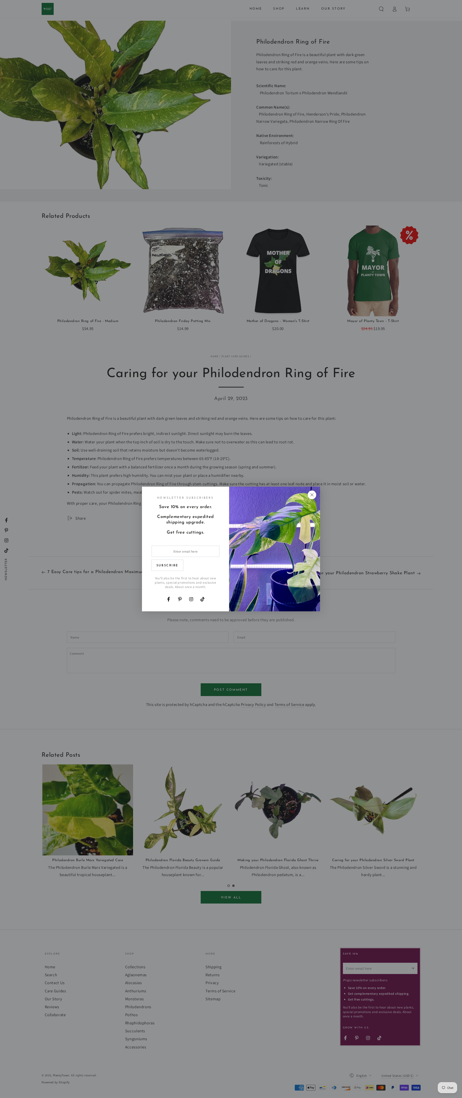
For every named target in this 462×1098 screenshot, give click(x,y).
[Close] (311, 494)
